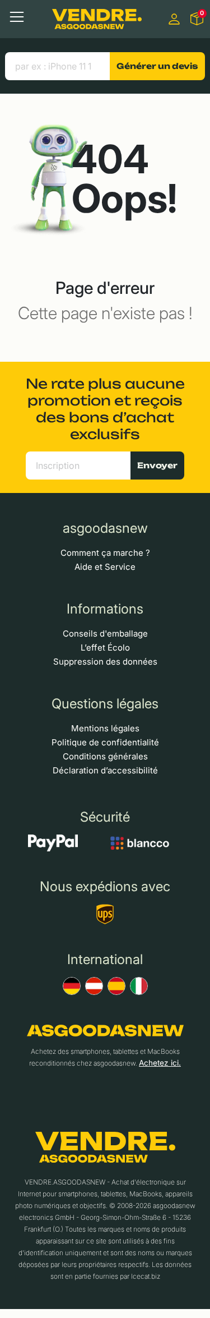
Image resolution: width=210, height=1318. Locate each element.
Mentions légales (105, 728)
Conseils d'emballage (105, 633)
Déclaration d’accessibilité (105, 770)
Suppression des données (105, 661)
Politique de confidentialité (105, 742)
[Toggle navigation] (17, 17)
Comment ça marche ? (105, 552)
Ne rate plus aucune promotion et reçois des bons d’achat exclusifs (105, 409)
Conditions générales (105, 756)
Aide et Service (105, 566)
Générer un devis (157, 66)
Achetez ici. (160, 1062)
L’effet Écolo (105, 647)
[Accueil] (97, 19)
